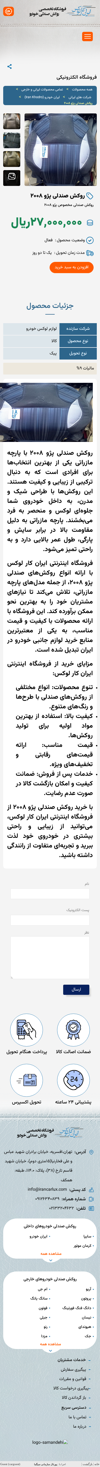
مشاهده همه (51, 1254)
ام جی (42, 1289)
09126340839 (47, 1199)
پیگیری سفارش (73, 1369)
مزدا (44, 1336)
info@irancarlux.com (47, 1189)
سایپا (87, 1236)
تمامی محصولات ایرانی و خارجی (42, 89)
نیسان (86, 1318)
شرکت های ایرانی (80, 97)
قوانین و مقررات (72, 1379)
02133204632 (61, 1208)
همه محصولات (82, 89)
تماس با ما (77, 1417)
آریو (88, 1289)
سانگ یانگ (38, 1299)
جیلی (43, 1318)
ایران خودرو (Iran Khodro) (42, 97)
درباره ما (79, 1426)
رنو (45, 1327)
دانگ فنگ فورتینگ (76, 1308)
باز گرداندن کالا (74, 1398)
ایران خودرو (38, 1236)
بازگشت (88, 1464)
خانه (96, 1464)
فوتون (43, 1308)
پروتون (86, 1299)
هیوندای (84, 1327)
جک (88, 1336)
